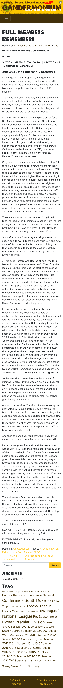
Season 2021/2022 (28, 656)
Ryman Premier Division (23, 622)
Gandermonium (47, 680)
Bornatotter (10, 595)
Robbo (53, 617)
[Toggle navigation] (6, 18)
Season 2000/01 (32, 552)
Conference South (18, 600)
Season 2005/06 (46, 635)
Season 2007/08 (12, 639)
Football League (39, 606)
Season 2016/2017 (29, 648)
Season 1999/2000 (22, 626)
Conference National (40, 595)
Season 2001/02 (12, 630)
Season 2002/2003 (35, 630)
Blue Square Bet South (39, 591)
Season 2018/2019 (29, 652)
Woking (36, 667)
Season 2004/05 (26, 635)
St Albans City (50, 661)
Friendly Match (10, 611)
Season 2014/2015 (28, 643)
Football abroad (18, 606)
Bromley (22, 595)
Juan (42, 611)
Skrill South (37, 660)
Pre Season (41, 616)
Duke (41, 600)
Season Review (23, 661)
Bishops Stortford (21, 591)
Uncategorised (21, 548)
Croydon (45, 548)
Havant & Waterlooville (29, 611)
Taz (58, 45)
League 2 (52, 611)
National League (17, 616)
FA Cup (51, 600)
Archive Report (7, 592)
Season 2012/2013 (32, 639)
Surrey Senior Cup (13, 666)
